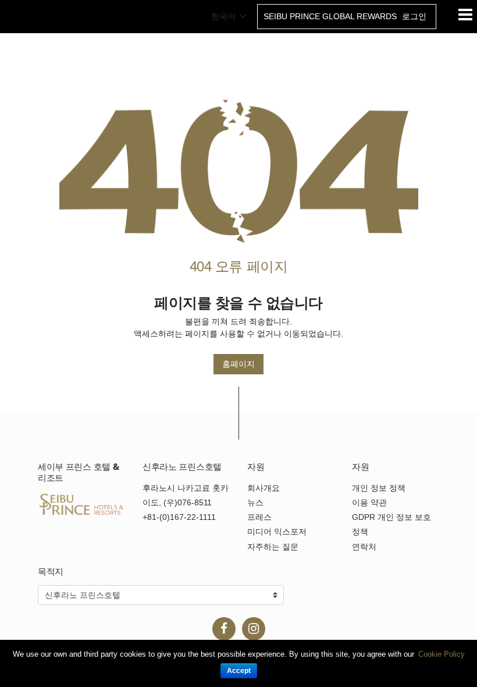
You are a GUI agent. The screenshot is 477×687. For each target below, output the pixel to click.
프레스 (259, 517)
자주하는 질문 (272, 546)
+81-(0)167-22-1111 (179, 517)
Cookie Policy (441, 654)
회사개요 (263, 488)
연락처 (364, 546)
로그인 (414, 16)
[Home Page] (238, 171)
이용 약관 (369, 502)
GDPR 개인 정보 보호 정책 (391, 524)
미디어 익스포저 (277, 531)
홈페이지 (238, 364)
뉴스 (255, 502)
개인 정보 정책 (378, 488)
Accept (239, 671)
